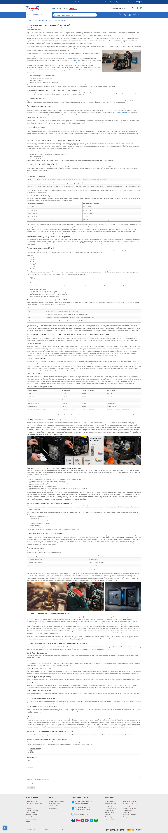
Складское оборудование (130, 808)
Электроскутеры (127, 817)
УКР (141, 2)
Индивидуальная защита (130, 803)
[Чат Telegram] (137, 8)
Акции (54, 8)
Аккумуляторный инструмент (113, 806)
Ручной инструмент (110, 808)
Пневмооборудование (111, 817)
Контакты (130, 2)
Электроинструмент (110, 803)
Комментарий (31, 767)
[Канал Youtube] (82, 820)
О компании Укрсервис (96, 2)
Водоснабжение (109, 819)
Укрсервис (29, 20)
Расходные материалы (129, 814)
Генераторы (108, 814)
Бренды (65, 8)
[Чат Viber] (133, 8)
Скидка (72, 8)
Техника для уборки (128, 810)
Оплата (80, 2)
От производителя (110, 801)
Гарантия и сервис (121, 2)
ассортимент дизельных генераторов (119, 112)
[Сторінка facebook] (73, 820)
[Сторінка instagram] (78, 820)
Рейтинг (29, 784)
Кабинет (120, 15)
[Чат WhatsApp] (141, 8)
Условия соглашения (31, 814)
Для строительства (110, 812)
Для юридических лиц (32, 801)
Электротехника (127, 812)
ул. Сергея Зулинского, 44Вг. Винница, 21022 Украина (82, 808)
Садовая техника (109, 810)
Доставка (86, 2)
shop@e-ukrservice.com (81, 814)
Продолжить (31, 787)
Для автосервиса (127, 806)
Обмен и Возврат (109, 2)
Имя (29, 760)
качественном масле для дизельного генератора (78, 62)
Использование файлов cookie (67, 2)
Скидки (28, 821)
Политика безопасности (32, 817)
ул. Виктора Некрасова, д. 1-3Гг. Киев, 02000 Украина (83, 802)
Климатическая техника (129, 801)
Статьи (59, 8)
